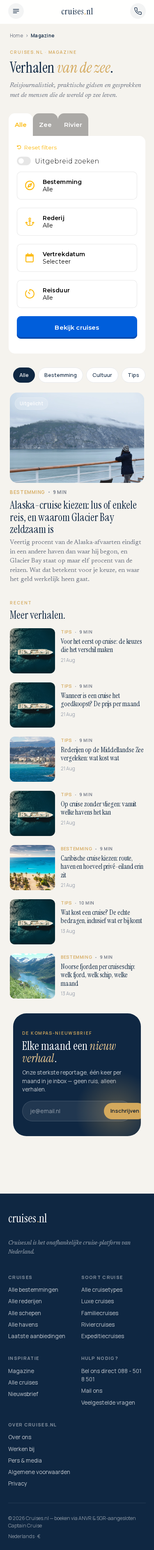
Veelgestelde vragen (108, 1402)
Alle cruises (23, 1382)
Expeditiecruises (102, 1336)
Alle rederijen (25, 1301)
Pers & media (25, 1460)
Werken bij (21, 1449)
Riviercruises (98, 1324)
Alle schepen (24, 1313)
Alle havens (23, 1324)
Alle (24, 375)
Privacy (17, 1483)
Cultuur (102, 375)
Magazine (21, 1371)
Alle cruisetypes (101, 1289)
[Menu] (16, 11)
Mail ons (91, 1390)
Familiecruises (99, 1313)
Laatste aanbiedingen (36, 1336)
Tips (133, 375)
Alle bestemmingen (33, 1289)
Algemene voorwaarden (39, 1472)
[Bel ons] (138, 11)
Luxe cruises (97, 1301)
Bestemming (60, 375)
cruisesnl (77, 11)
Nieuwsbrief (23, 1394)
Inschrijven (124, 1110)
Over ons (19, 1437)
